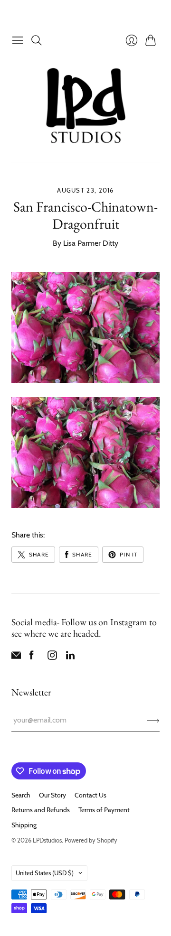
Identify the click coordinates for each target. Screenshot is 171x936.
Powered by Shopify (91, 840)
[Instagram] (52, 657)
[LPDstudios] (85, 106)
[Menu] (18, 40)
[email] (16, 657)
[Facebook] (31, 657)
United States (45, 873)
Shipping (24, 825)
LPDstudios (47, 840)
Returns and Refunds (40, 810)
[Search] (37, 40)
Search (20, 795)
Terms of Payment (104, 810)
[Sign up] (153, 720)
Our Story (52, 795)
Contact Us (90, 795)
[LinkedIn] (70, 657)
